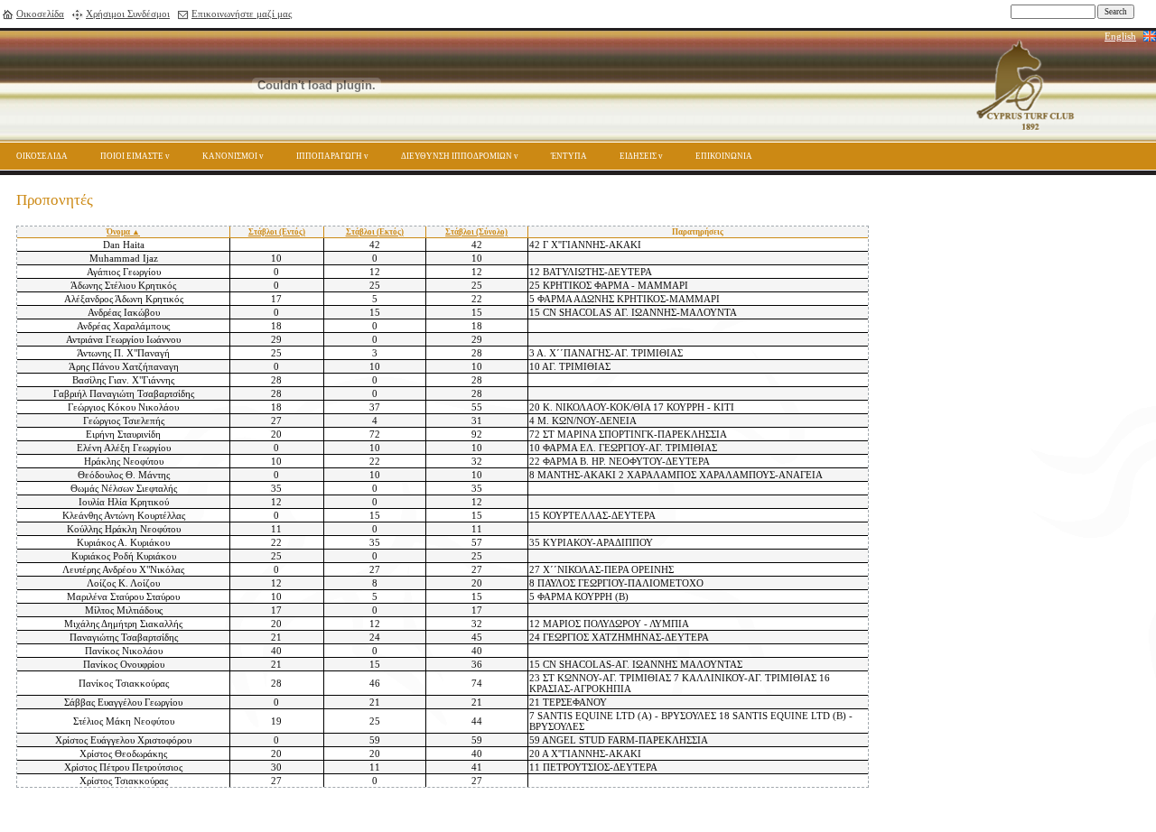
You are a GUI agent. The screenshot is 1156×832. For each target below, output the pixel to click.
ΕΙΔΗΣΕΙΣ (638, 156)
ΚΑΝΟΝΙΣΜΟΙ (229, 156)
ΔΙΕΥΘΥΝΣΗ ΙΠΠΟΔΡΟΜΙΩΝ (456, 156)
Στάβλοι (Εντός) (276, 231)
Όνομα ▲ (123, 231)
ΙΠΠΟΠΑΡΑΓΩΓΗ (329, 156)
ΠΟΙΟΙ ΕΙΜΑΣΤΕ (131, 156)
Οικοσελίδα (40, 13)
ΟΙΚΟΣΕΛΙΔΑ (42, 156)
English (1120, 36)
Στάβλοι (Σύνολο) (476, 231)
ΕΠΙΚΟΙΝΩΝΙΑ (723, 156)
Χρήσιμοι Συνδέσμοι (128, 13)
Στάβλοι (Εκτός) (375, 231)
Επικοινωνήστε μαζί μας (241, 13)
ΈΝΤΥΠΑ (569, 156)
